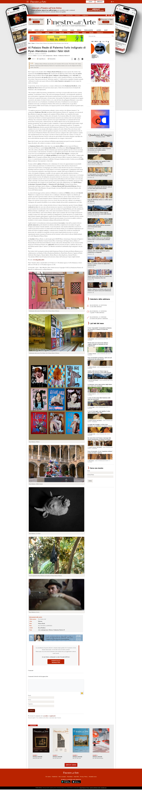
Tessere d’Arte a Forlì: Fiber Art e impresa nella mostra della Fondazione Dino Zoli (100, 277)
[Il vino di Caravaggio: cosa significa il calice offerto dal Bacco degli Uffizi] (100, 157)
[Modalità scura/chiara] (82, 59)
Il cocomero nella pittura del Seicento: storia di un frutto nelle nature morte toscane (100, 187)
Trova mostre (88, 30)
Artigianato (76, 32)
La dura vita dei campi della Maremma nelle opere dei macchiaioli (99, 398)
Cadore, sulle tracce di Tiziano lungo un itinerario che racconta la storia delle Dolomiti (99, 213)
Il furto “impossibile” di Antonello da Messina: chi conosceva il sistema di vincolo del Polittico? (100, 329)
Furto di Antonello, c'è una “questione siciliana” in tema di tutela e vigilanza (100, 452)
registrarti (52, 716)
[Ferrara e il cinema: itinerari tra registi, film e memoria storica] (100, 260)
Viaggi (72, 30)
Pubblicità (85, 15)
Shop (105, 30)
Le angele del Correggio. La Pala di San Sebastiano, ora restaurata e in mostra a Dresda (100, 425)
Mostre (54, 32)
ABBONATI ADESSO (71, 765)
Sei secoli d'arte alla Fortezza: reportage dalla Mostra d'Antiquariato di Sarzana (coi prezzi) (99, 438)
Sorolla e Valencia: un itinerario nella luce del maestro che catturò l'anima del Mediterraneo (99, 289)
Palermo (55, 55)
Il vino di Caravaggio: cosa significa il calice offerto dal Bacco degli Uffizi (99, 162)
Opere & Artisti (39, 30)
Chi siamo (60, 15)
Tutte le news (39, 32)
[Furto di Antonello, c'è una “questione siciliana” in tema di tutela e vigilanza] (100, 457)
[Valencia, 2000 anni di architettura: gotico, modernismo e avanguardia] (100, 247)
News (30, 30)
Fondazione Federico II (64, 55)
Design (79, 30)
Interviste (61, 32)
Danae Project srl (83, 787)
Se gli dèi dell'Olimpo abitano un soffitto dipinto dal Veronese (100, 200)
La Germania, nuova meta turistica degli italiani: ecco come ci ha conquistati (100, 385)
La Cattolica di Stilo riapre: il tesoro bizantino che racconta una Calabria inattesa (99, 149)
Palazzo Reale (41, 623)
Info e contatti (62, 776)
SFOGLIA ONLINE (37, 756)
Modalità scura (93, 776)
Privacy (87, 787)
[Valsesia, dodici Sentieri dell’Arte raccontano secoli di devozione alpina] (100, 221)
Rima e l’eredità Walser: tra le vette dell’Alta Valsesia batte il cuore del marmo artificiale (99, 238)
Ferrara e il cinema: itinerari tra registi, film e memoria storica (99, 264)
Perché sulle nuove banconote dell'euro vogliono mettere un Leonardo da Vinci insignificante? (98, 344)
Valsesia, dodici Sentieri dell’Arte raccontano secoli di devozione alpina (99, 226)
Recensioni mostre (53, 30)
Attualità (47, 32)
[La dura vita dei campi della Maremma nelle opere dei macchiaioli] (100, 403)
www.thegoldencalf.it (38, 260)
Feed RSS (76, 776)
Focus (68, 32)
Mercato (91, 32)
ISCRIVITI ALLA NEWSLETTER (55, 661)
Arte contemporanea (48, 55)
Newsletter (69, 15)
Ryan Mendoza (41, 628)
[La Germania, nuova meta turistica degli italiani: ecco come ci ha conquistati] (100, 390)
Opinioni (64, 30)
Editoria (84, 32)
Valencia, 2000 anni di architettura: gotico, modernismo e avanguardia (99, 251)
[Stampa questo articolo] (75, 59)
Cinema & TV (100, 32)
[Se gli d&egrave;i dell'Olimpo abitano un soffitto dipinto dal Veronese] (100, 196)
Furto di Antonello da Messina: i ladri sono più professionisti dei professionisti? (100, 358)
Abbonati (100, 1)
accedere (45, 716)
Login (90, 1)
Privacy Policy (83, 776)
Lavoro (99, 30)
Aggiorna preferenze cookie (95, 787)
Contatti (77, 15)
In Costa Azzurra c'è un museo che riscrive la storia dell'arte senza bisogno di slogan (99, 174)
